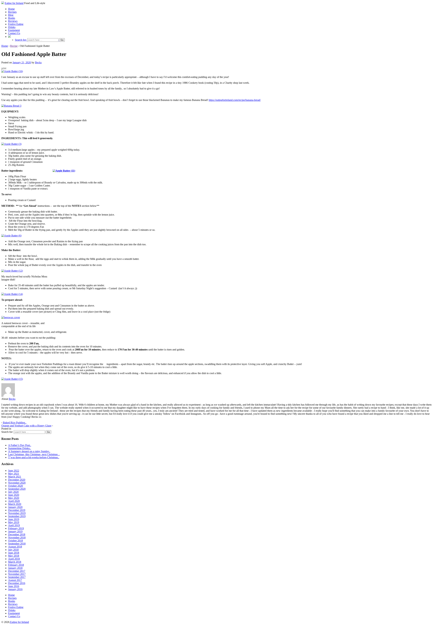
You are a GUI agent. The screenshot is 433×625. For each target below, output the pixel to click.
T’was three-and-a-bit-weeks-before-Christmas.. (33, 457)
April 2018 (14, 558)
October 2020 (15, 485)
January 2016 (15, 589)
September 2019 (17, 516)
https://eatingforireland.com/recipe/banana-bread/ (235, 100)
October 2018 (15, 540)
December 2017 (16, 571)
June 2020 (13, 494)
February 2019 (16, 528)
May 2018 (13, 555)
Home (11, 8)
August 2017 (15, 580)
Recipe (14, 45)
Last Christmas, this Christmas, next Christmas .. (34, 454)
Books (11, 18)
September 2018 (17, 543)
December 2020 (16, 479)
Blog (10, 15)
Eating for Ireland (14, 3)
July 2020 (13, 491)
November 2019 (17, 513)
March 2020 (14, 504)
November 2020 (17, 482)
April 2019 (14, 525)
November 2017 (17, 574)
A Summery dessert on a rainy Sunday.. (29, 451)
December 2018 (16, 534)
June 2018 (13, 552)
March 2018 (14, 561)
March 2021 (14, 476)
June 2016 (13, 586)
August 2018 (15, 546)
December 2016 (16, 583)
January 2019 (15, 531)
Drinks (11, 27)
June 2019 (13, 519)
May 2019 (13, 522)
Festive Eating (15, 24)
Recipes (12, 11)
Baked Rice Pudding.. (14, 422)
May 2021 (13, 473)
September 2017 (17, 577)
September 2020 (17, 488)
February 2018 (16, 564)
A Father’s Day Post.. (19, 445)
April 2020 (14, 501)
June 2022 (13, 470)
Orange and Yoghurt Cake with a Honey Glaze (26, 425)
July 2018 (13, 549)
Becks (38, 62)
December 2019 (16, 510)
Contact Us (14, 33)
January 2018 (15, 568)
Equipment (14, 30)
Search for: (21, 39)
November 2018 (17, 537)
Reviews (12, 21)
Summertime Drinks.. (19, 448)
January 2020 (15, 507)
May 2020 (13, 498)
